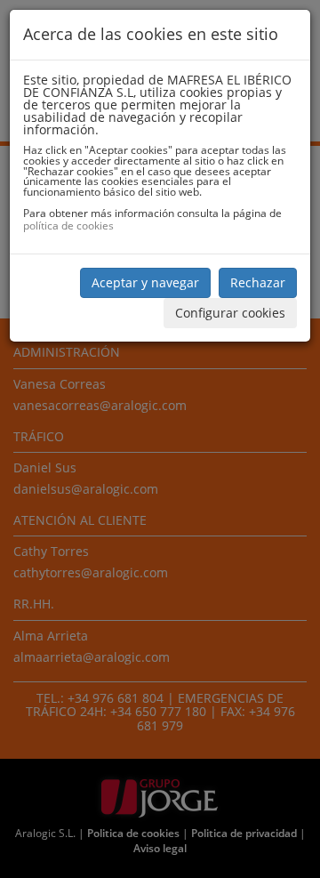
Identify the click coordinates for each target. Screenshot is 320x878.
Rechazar (257, 282)
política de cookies (68, 225)
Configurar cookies (230, 312)
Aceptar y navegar (145, 282)
